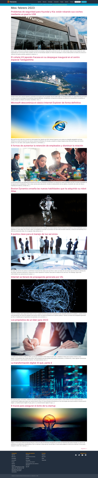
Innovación (56, 1)
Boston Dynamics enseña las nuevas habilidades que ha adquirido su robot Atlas (48, 189)
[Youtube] (82, 455)
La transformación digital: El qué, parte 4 (31, 363)
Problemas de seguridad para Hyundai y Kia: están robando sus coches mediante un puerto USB (47, 13)
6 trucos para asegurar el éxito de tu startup (33, 406)
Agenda (39, 1)
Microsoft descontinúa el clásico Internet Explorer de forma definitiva (46, 102)
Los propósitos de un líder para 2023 (29, 320)
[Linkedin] (85, 455)
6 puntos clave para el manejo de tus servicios (34, 234)
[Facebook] (76, 455)
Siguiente (84, 448)
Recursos (44, 1)
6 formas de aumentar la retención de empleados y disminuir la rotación (47, 145)
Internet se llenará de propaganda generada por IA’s (37, 277)
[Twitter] (79, 455)
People (61, 1)
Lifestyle (72, 1)
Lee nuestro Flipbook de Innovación (60, 4)
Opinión (66, 1)
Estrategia (50, 1)
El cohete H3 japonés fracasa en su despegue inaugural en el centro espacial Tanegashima (45, 58)
